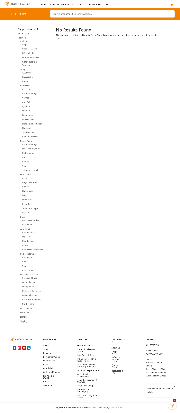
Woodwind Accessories (32, 249)
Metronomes (28, 153)
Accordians (27, 178)
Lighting (23, 316)
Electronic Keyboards (31, 148)
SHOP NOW (18, 14)
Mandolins (27, 199)
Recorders (27, 204)
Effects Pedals (28, 53)
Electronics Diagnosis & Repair (88, 396)
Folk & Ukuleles (27, 174)
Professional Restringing (83, 391)
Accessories (27, 89)
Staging (23, 321)
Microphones (28, 286)
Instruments (28, 224)
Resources (78, 5)
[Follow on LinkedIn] (29, 348)
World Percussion (30, 136)
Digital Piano (26, 141)
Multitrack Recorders (31, 291)
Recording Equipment (32, 299)
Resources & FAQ (117, 372)
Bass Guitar (27, 77)
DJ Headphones (29, 282)
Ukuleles (26, 212)
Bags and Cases (29, 182)
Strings (23, 69)
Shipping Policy (115, 353)
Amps (24, 44)
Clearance (47, 385)
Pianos (25, 157)
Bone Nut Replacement (88, 370)
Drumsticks (27, 115)
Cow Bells (26, 102)
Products (22, 37)
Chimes (25, 97)
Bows (24, 261)
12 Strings (26, 72)
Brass (22, 217)
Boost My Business (117, 407)
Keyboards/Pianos (51, 357)
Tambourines (28, 132)
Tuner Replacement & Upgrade (87, 381)
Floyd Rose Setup (85, 386)
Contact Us (111, 5)
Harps (25, 195)
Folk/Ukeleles (49, 361)
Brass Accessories (30, 220)
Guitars (23, 41)
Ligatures (26, 236)
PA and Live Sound (30, 295)
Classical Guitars (29, 48)
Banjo (25, 81)
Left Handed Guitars (31, 57)
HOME (44, 5)
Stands (25, 166)
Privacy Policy (115, 366)
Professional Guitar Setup (86, 350)
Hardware (26, 128)
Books (46, 382)
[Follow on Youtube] (24, 348)
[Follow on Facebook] (14, 348)
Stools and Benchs (30, 170)
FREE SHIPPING (94, 5)
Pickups (25, 161)
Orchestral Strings (28, 254)
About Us (116, 348)
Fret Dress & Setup (86, 355)
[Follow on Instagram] (19, 348)
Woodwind (25, 229)
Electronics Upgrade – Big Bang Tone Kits (87, 366)
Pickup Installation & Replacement (86, 360)
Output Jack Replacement (83, 375)
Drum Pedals (26, 312)
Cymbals (26, 106)
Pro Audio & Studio (29, 274)
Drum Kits (27, 110)
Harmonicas (27, 191)
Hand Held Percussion (32, 123)
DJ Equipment (26, 308)
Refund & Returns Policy (116, 359)
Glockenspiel (28, 119)
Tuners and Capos (30, 208)
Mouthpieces (28, 241)
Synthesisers (28, 304)
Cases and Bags (29, 93)
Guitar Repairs (58, 5)
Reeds (25, 245)
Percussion (25, 85)
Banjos (25, 186)
